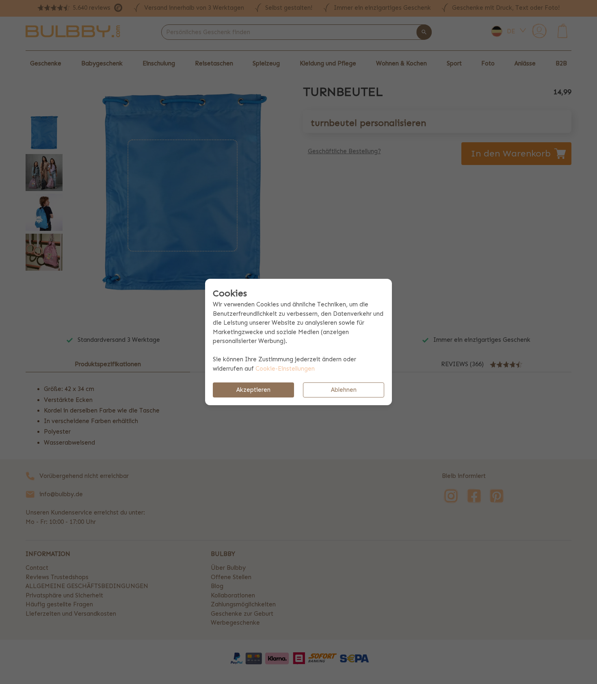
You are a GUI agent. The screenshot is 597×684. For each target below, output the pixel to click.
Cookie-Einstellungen (285, 368)
